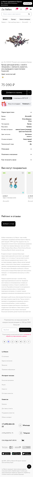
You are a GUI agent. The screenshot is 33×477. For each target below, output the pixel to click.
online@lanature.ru (9, 440)
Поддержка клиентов (8, 413)
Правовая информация (8, 369)
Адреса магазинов (7, 361)
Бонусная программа (8, 380)
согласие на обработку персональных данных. (18, 335)
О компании (5, 356)
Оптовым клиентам (7, 393)
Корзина (4, 404)
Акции (3, 385)
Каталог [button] (5, 19)
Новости (4, 389)
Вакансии (4, 365)
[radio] (3, 77)
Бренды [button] (13, 19)
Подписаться (25, 330)
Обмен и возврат (7, 417)
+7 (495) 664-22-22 (8, 425)
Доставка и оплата (7, 408)
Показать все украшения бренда (22, 62)
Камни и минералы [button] (25, 19)
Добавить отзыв (8, 224)
